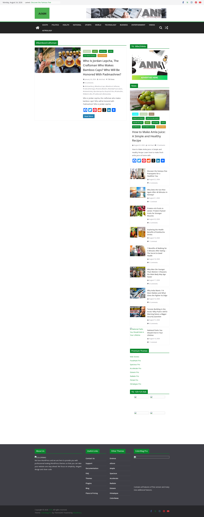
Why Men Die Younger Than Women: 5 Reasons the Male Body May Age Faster (157, 273)
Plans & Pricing (92, 493)
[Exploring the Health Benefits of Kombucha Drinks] (137, 235)
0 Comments (89, 83)
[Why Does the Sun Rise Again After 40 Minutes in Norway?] (137, 195)
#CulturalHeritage (89, 89)
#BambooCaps (100, 86)
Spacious (113, 473)
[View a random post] (166, 28)
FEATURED (87, 51)
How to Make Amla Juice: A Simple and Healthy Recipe (148, 136)
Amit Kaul (102, 79)
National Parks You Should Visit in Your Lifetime (155, 332)
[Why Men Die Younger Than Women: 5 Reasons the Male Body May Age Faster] (137, 276)
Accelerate (114, 478)
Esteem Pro (134, 372)
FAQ (87, 473)
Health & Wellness (153, 118)
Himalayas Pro (135, 384)
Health (66, 25)
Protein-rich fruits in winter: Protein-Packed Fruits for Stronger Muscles (156, 212)
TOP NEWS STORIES (89, 55)
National (77, 25)
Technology (110, 25)
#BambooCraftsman (112, 86)
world (98, 25)
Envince (113, 458)
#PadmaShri (119, 91)
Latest (95, 51)
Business (124, 25)
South (45, 25)
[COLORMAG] (40, 457)
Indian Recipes (137, 122)
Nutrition (136, 127)
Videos (152, 25)
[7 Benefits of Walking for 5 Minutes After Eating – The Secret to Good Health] (137, 255)
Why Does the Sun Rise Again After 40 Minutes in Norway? (157, 192)
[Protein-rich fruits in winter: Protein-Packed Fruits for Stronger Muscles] (137, 215)
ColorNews (114, 498)
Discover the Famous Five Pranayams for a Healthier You (43, 3)
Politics (55, 25)
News (110, 51)
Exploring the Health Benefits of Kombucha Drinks (156, 232)
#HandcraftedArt (101, 89)
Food (151, 114)
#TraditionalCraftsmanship (102, 94)
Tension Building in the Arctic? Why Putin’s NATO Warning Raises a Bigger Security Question (157, 313)
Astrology (47, 30)
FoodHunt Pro (135, 360)
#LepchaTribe (109, 91)
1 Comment (153, 202)
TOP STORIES (102, 55)
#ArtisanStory (89, 86)
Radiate (113, 483)
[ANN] (37, 28)
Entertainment (138, 25)
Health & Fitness (138, 118)
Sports (88, 25)
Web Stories (134, 357)
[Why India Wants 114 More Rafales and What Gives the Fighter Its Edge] (137, 296)
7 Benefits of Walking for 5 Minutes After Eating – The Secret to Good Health (157, 252)
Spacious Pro (135, 364)
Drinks (135, 114)
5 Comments (153, 263)
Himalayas (114, 493)
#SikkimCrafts (87, 94)
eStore (112, 463)
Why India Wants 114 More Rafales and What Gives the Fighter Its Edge (157, 293)
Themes (89, 478)
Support (89, 463)
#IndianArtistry (88, 91)
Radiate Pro (134, 376)
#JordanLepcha (99, 91)
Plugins (89, 483)
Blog (87, 488)
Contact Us (90, 458)
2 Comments (161, 145)
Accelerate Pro (135, 368)
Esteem (113, 488)
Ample (112, 468)
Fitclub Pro (134, 380)
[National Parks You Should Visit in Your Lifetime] (137, 336)
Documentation (92, 468)
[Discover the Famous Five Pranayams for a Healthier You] (137, 177)
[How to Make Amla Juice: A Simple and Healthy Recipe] (149, 100)
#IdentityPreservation (115, 89)
